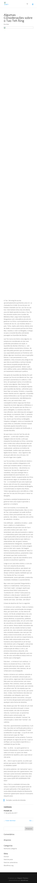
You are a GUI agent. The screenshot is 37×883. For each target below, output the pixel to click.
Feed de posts (8, 859)
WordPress (24, 880)
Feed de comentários (11, 862)
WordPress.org (8, 865)
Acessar (6, 856)
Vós (31, 820)
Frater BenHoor (10, 820)
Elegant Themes (22, 878)
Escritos (6, 24)
